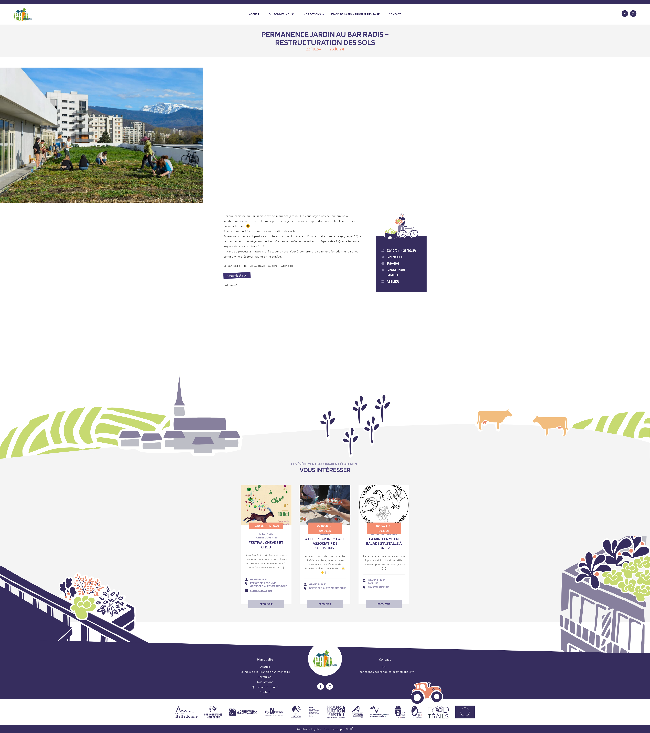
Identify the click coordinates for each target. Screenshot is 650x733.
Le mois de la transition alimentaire (355, 14)
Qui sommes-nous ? (282, 14)
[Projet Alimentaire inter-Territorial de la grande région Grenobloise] (23, 14)
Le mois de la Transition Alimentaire (265, 671)
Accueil (254, 14)
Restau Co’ (265, 676)
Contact (395, 14)
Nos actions (312, 14)
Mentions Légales (309, 729)
